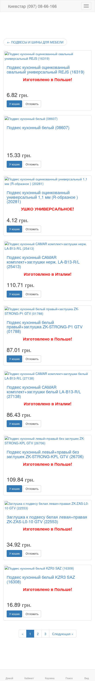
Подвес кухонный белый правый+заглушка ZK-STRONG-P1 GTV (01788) (45, 326)
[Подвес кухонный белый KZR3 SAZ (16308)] (47, 568)
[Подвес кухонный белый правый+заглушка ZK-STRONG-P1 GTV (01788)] (47, 311)
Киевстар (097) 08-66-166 (32, 6)
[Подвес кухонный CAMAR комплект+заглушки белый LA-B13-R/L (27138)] (47, 375)
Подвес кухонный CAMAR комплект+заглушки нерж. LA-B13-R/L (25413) (43, 261)
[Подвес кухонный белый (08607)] (47, 118)
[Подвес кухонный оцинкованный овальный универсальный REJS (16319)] (47, 56)
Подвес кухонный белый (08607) (38, 127)
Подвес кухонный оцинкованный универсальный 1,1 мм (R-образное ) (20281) (42, 196)
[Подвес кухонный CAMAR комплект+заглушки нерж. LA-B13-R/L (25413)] (47, 246)
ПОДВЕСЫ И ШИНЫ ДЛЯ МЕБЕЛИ (35, 42)
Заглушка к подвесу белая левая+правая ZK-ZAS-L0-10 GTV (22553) (47, 519)
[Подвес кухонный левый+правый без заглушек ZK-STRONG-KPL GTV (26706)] (47, 440)
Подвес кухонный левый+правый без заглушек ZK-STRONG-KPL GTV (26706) (45, 454)
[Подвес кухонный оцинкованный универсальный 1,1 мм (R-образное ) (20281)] (47, 181)
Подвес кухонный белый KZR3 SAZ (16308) (41, 579)
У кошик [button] (14, 104)
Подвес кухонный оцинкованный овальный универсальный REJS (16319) (45, 69)
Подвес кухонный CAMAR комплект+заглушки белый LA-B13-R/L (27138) (44, 391)
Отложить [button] (32, 104)
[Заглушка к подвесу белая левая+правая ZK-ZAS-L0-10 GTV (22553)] (47, 505)
